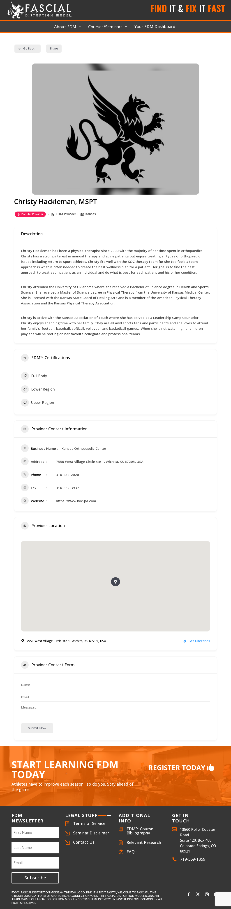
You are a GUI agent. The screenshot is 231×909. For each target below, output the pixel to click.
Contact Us (84, 842)
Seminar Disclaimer (91, 833)
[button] (115, 581)
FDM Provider (66, 214)
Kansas (90, 214)
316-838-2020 (67, 474)
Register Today (176, 767)
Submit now (37, 728)
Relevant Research (144, 842)
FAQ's (132, 851)
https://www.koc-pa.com (76, 501)
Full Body (39, 375)
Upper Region (42, 402)
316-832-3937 (67, 487)
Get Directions (199, 641)
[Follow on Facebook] (188, 894)
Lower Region (43, 389)
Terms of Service (89, 823)
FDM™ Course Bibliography (140, 831)
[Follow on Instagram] (206, 894)
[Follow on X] (197, 894)
